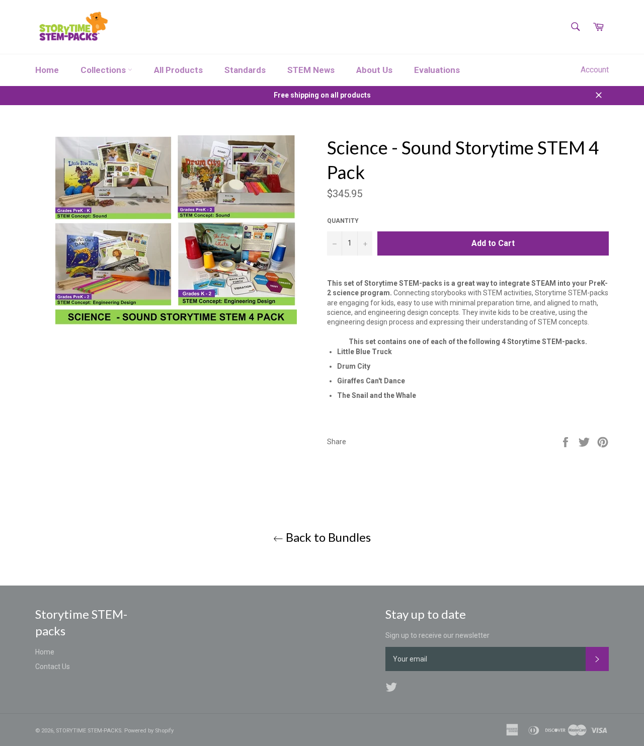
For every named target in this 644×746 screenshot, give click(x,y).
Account (595, 69)
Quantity (343, 220)
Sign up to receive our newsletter (437, 635)
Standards (245, 70)
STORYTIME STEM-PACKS (88, 730)
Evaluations (437, 70)
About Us (374, 70)
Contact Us (52, 666)
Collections (104, 70)
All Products (178, 70)
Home (47, 70)
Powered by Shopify (149, 730)
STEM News (311, 70)
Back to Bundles (327, 537)
